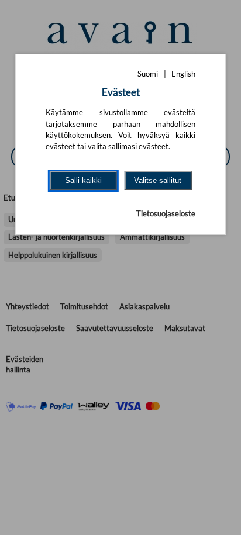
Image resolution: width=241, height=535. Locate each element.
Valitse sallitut (157, 180)
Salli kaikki (83, 180)
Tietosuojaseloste (165, 213)
